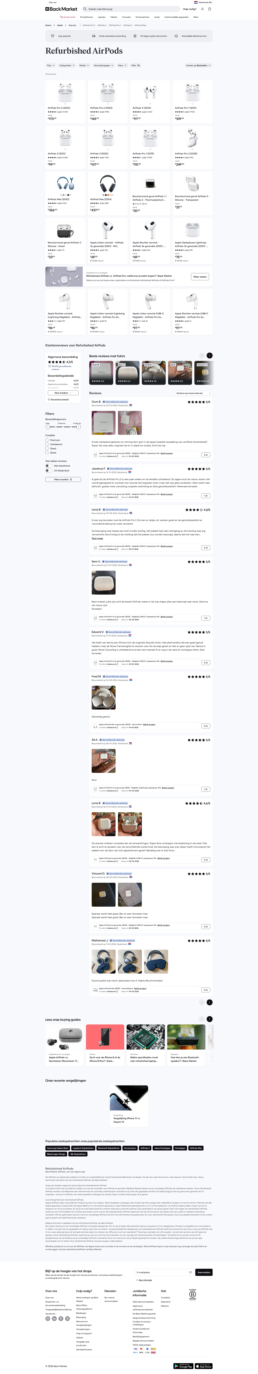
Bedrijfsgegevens (141, 1336)
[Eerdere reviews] (202, 1002)
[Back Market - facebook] (61, 1318)
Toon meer (97, 538)
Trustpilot (165, 1297)
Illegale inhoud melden (143, 1340)
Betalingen (81, 1313)
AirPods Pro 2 (89, 25)
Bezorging (81, 1317)
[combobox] (50, 65)
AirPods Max (140, 25)
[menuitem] (86, 17)
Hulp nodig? (189, 8)
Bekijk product (167, 453)
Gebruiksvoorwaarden (143, 1301)
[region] (150, 373)
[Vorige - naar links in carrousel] (202, 356)
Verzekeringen (83, 1329)
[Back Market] (61, 9)
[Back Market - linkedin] (54, 1318)
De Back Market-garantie (144, 1313)
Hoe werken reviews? (60, 399)
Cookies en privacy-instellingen (142, 1323)
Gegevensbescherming (144, 1318)
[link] (200, 276)
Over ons (49, 1297)
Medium (165, 1306)
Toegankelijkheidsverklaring (58, 1309)
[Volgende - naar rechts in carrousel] (210, 356)
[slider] (48, 427)
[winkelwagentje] (210, 9)
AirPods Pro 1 (115, 25)
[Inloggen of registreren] (202, 9)
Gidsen (79, 1337)
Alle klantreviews (84, 1349)
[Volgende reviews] (210, 1002)
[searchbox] (133, 9)
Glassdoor (166, 1301)
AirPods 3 (101, 25)
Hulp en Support (84, 1333)
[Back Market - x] (67, 1318)
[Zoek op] (85, 9)
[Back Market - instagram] (47, 1318)
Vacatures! (50, 1313)
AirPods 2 (127, 25)
